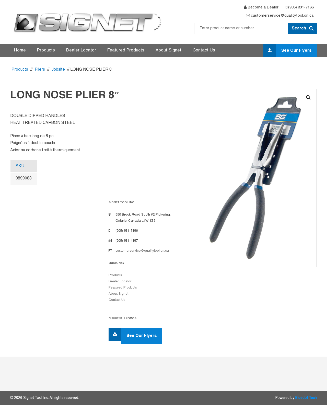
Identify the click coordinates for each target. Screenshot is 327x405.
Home (20, 50)
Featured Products (125, 50)
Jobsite (58, 69)
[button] (308, 97)
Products (46, 50)
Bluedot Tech (306, 398)
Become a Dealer (262, 7)
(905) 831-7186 (300, 7)
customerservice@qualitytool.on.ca (282, 15)
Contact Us (204, 50)
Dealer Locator (81, 50)
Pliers (40, 69)
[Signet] (87, 22)
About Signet (168, 50)
